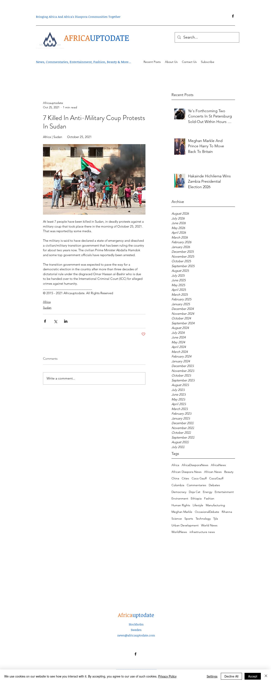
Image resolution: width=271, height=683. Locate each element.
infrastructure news (202, 532)
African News (213, 472)
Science (176, 518)
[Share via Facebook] (45, 321)
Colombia (177, 485)
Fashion (209, 498)
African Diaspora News (186, 472)
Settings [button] (212, 676)
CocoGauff (216, 478)
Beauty (228, 472)
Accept (252, 676)
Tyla (215, 518)
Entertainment (224, 492)
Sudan (47, 307)
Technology (203, 518)
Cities (185, 478)
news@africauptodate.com (136, 635)
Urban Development (185, 525)
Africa (175, 465)
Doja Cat (194, 492)
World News (209, 525)
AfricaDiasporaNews (195, 465)
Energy (207, 492)
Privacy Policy (167, 676)
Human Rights (180, 505)
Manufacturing (215, 505)
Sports (188, 518)
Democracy (178, 492)
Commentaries (196, 485)
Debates (214, 485)
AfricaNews (218, 465)
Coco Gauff (199, 478)
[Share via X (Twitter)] (55, 321)
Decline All (231, 676)
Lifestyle (198, 505)
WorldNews (179, 532)
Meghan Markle (181, 512)
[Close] (265, 676)
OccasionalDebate (207, 512)
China (175, 478)
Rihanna (227, 512)
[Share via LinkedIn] (66, 321)
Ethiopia (196, 498)
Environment (179, 498)
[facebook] (233, 16)
